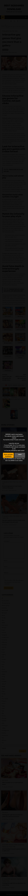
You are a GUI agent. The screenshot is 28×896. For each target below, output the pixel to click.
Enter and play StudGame (8, 455)
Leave (19, 454)
